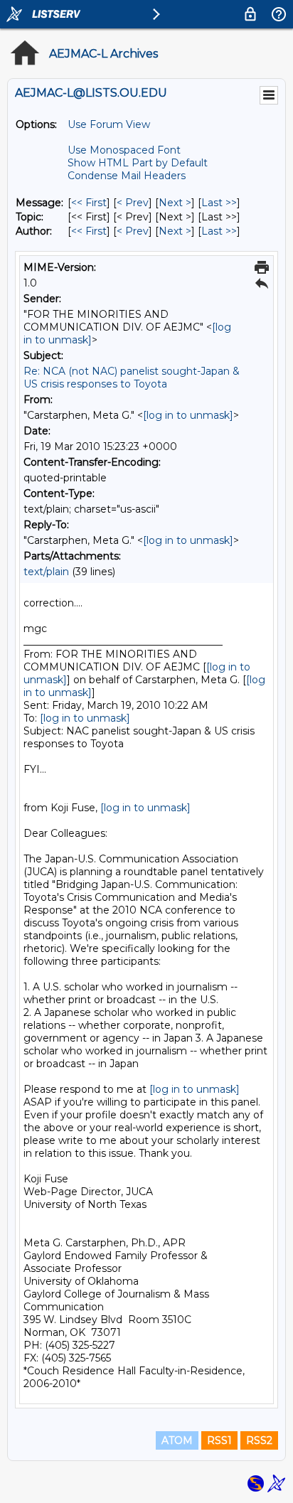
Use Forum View (109, 124)
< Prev (133, 202)
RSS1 (219, 1440)
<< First (89, 202)
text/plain (46, 571)
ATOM (177, 1440)
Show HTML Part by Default (138, 162)
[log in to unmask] (188, 415)
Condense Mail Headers (127, 175)
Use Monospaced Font (124, 150)
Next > (175, 202)
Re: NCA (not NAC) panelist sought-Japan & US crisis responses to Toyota (131, 377)
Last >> (219, 202)
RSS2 (259, 1440)
